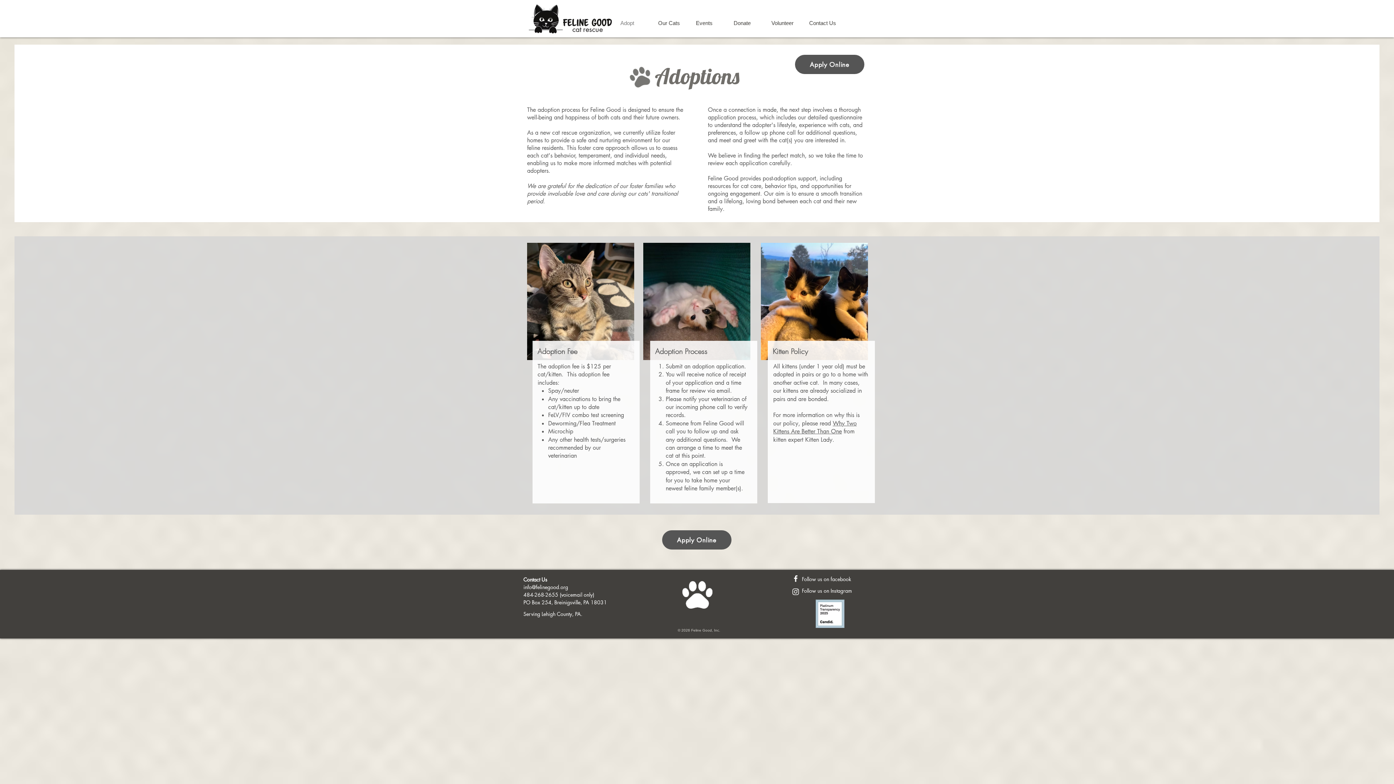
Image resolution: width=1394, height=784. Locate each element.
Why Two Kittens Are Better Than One (815, 427)
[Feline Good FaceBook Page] (795, 578)
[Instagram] (795, 591)
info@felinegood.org (545, 587)
